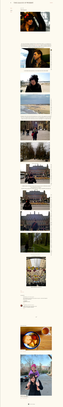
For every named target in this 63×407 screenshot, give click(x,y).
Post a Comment (25, 398)
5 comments (24, 351)
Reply (24, 308)
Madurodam (37, 45)
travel (11, 11)
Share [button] (11, 8)
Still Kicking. (24, 396)
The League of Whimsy (23, 3)
